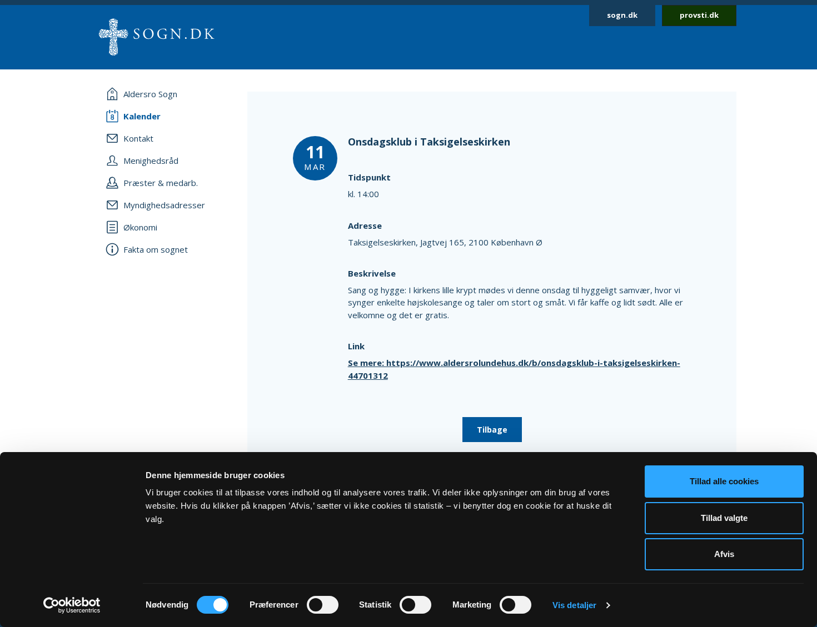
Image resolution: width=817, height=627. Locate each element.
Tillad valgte (724, 518)
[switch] (322, 605)
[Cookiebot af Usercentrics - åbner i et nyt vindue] (72, 605)
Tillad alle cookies (724, 481)
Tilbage (492, 429)
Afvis (724, 554)
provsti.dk (699, 15)
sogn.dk (622, 15)
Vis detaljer (574, 605)
